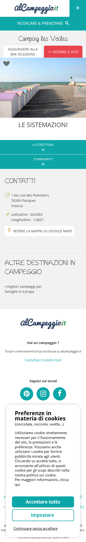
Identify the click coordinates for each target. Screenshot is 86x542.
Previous (6, 87)
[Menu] (77, 8)
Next (80, 87)
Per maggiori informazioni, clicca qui (42, 482)
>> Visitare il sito (63, 51)
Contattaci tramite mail (43, 360)
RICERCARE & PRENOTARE (40, 23)
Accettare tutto (43, 502)
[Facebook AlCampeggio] (59, 393)
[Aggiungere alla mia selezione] (6, 64)
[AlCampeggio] (36, 8)
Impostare (43, 515)
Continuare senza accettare (35, 528)
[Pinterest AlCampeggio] (26, 393)
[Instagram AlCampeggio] (43, 393)
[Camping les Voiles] (43, 88)
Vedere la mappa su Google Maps (42, 231)
